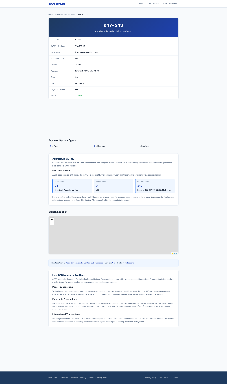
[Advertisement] (113, 119)
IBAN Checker (153, 4)
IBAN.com (175, 378)
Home (140, 4)
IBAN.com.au (56, 3)
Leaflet (175, 253)
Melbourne (129, 263)
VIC (113, 263)
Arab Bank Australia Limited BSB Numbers (84, 263)
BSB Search (163, 378)
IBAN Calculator (170, 4)
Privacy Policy (150, 378)
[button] (52, 219)
